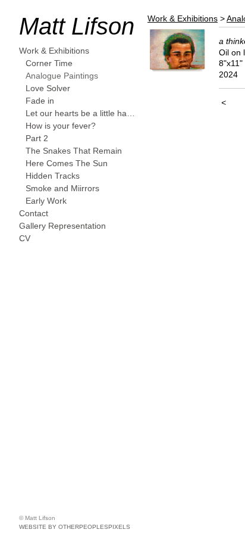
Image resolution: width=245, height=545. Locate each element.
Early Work (46, 200)
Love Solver (48, 88)
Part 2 (37, 138)
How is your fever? (61, 125)
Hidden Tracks (53, 175)
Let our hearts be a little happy (82, 113)
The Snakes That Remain (74, 150)
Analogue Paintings (62, 75)
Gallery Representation (62, 226)
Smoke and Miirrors (62, 188)
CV (24, 238)
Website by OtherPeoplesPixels (74, 527)
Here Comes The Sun (67, 163)
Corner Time (49, 63)
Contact (33, 213)
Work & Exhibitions (54, 50)
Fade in (40, 100)
